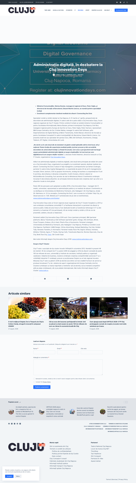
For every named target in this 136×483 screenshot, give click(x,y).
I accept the (43, 382)
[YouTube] (20, 423)
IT (75, 10)
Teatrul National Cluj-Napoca (101, 446)
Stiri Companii (96, 456)
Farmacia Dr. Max (97, 458)
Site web (84, 348)
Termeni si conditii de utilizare (118, 423)
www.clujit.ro (43, 270)
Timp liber (47, 10)
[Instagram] (120, 2)
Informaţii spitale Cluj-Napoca (118, 431)
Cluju (49, 234)
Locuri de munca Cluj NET (100, 449)
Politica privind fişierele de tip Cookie (65, 454)
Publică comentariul (42, 387)
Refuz (18, 476)
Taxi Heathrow (96, 454)
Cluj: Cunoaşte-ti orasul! (92, 426)
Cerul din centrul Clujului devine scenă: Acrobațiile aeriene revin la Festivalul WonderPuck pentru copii (85, 411)
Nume (35, 348)
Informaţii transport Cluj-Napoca (116, 429)
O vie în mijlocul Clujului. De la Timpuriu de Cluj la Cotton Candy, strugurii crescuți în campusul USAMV (26, 324)
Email (59, 348)
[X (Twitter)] (68, 279)
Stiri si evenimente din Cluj (97, 423)
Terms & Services (111, 479)
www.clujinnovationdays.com (82, 239)
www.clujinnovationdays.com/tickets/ (46, 198)
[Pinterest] (17, 423)
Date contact (56, 456)
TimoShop (94, 451)
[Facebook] (117, 2)
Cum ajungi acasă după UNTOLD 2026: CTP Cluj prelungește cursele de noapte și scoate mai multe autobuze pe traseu (108, 324)
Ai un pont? (49, 2)
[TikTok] (124, 2)
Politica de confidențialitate (61, 451)
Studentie (69, 10)
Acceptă (9, 476)
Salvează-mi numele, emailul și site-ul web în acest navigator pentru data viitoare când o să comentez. (65, 378)
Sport (87, 10)
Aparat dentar (96, 461)
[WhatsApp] (91, 279)
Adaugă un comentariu (41, 357)
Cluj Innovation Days (58, 157)
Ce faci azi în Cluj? (121, 10)
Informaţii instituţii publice (94, 429)
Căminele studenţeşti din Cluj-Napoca (115, 426)
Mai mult (107, 10)
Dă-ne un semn (40, 2)
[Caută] (127, 2)
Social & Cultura (58, 10)
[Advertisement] (68, 30)
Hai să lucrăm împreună (26, 2)
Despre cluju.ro (97, 10)
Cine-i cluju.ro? (12, 2)
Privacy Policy (47, 382)
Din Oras (80, 10)
